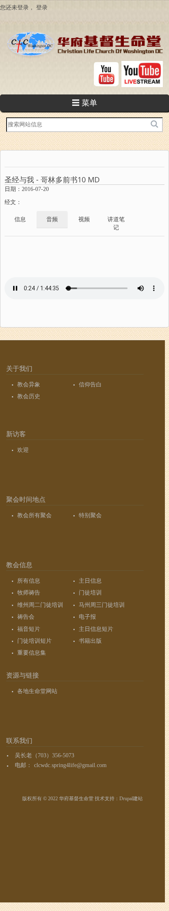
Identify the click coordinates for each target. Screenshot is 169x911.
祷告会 (25, 617)
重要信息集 (31, 653)
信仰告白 (90, 384)
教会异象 (28, 384)
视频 (84, 219)
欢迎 (23, 450)
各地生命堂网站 (37, 691)
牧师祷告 (28, 593)
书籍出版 (90, 641)
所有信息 (28, 581)
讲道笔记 (116, 223)
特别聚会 (90, 515)
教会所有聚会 (34, 515)
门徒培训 (90, 593)
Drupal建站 (131, 798)
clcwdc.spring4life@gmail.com (70, 765)
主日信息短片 (96, 629)
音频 (52, 219)
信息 (20, 219)
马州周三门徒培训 (102, 605)
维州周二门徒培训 (40, 605)
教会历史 (28, 396)
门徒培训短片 (34, 641)
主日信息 (90, 581)
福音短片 (28, 629)
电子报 (87, 617)
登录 (42, 7)
